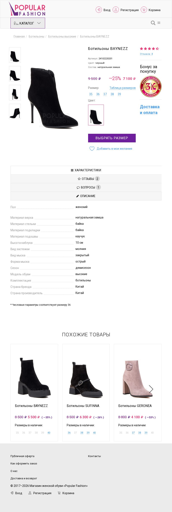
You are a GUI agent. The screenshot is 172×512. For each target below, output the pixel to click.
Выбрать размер (111, 138)
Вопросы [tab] (89, 187)
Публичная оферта (22, 456)
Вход (107, 10)
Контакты (94, 456)
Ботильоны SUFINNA (83, 406)
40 (48, 432)
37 (105, 94)
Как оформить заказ (23, 463)
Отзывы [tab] (89, 179)
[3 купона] (151, 86)
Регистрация (130, 10)
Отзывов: (146, 54)
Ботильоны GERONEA (135, 406)
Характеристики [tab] (87, 170)
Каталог (26, 23)
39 (119, 94)
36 (98, 94)
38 (112, 94)
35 (91, 94)
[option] (14, 55)
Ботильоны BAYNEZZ (31, 406)
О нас (13, 471)
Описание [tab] (87, 196)
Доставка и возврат (23, 478)
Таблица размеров (122, 88)
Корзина (154, 10)
